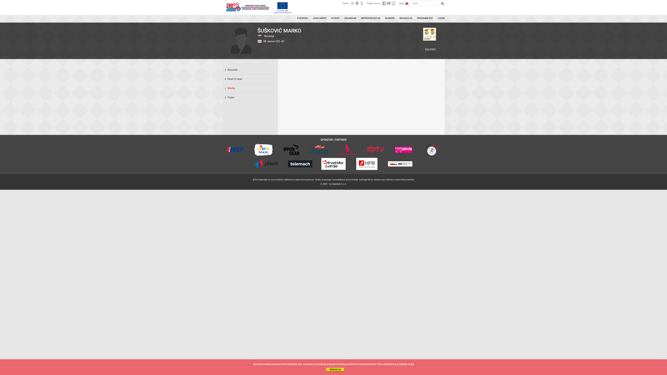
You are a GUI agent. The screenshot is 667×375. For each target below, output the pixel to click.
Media (231, 88)
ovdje (411, 364)
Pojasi (231, 97)
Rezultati (232, 69)
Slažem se (335, 369)
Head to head (235, 79)
